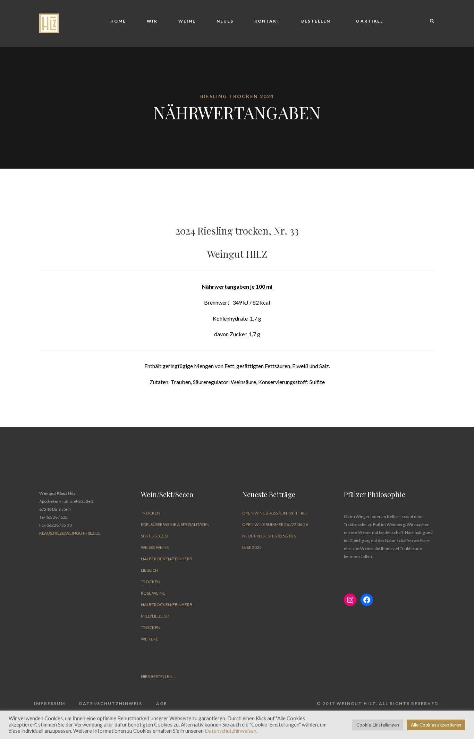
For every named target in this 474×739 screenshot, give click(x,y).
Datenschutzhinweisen (230, 731)
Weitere (149, 639)
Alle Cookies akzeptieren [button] (436, 725)
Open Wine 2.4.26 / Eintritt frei (274, 513)
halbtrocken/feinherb (166, 558)
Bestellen (315, 21)
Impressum (49, 703)
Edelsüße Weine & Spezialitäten (175, 524)
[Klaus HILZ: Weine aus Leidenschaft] (49, 23)
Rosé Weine (153, 593)
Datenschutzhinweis (110, 703)
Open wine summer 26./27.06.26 (275, 524)
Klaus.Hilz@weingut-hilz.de (70, 533)
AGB (161, 703)
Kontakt (267, 21)
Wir (152, 21)
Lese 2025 (252, 547)
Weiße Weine (155, 547)
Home (118, 21)
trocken (150, 513)
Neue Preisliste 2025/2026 (269, 535)
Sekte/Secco (154, 535)
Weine (187, 21)
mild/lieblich (155, 616)
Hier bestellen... (158, 676)
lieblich (149, 570)
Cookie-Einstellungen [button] (377, 725)
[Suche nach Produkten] (429, 21)
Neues (225, 21)
